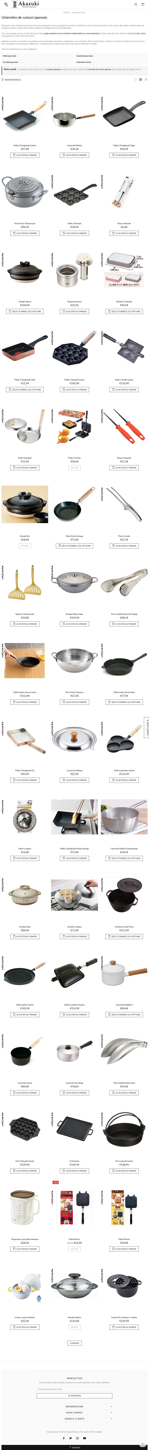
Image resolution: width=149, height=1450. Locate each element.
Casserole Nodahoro (124, 1005)
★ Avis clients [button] (147, 727)
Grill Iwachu (74, 1161)
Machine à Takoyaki (124, 301)
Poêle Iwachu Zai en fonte (124, 692)
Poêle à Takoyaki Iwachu (74, 380)
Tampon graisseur (74, 301)
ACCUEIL (66, 12)
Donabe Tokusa (25, 301)
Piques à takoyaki (124, 458)
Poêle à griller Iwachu (25, 1005)
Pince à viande (124, 536)
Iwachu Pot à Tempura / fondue (124, 1317)
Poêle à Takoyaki (74, 223)
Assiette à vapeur (74, 927)
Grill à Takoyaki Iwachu (24, 1161)
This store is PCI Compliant (91, 1432)
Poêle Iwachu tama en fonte (24, 692)
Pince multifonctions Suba (124, 1083)
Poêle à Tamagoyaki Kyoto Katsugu (74, 848)
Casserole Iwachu (25, 1083)
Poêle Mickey (74, 1239)
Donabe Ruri (25, 536)
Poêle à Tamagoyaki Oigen (124, 145)
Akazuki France (25, 4)
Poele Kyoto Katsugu (74, 536)
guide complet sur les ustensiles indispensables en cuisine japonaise (72, 33)
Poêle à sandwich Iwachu (74, 1005)
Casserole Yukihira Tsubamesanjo (124, 848)
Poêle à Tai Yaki (74, 458)
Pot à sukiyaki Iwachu (124, 1161)
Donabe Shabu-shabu (74, 614)
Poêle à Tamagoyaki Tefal (25, 380)
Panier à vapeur (24, 848)
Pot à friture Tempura (74, 692)
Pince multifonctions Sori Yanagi (124, 614)
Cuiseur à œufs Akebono (25, 1317)
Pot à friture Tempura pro (24, 223)
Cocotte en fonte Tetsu (124, 927)
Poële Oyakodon (25, 458)
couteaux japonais (53, 69)
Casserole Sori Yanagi (74, 1083)
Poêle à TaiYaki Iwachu (124, 380)
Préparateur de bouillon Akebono (24, 1239)
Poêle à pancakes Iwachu (124, 770)
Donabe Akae (24, 927)
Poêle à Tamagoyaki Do (24, 770)
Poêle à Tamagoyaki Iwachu (25, 145)
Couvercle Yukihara (74, 770)
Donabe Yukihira (74, 1317)
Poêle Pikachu (124, 1239)
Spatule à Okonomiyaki (24, 614)
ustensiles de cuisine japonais (99, 69)
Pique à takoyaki (124, 223)
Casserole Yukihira (74, 145)
